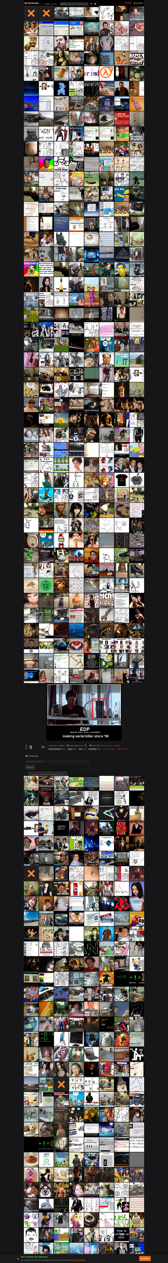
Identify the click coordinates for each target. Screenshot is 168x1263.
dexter (70, 749)
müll (52, 4)
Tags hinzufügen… (123, 749)
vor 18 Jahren (53, 745)
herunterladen (108, 745)
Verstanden (145, 1258)
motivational (92, 749)
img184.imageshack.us (76, 745)
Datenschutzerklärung (78, 1260)
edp (80, 749)
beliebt (47, 4)
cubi (62, 745)
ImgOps (94, 745)
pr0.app (128, 3)
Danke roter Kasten (55, 749)
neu (42, 4)
